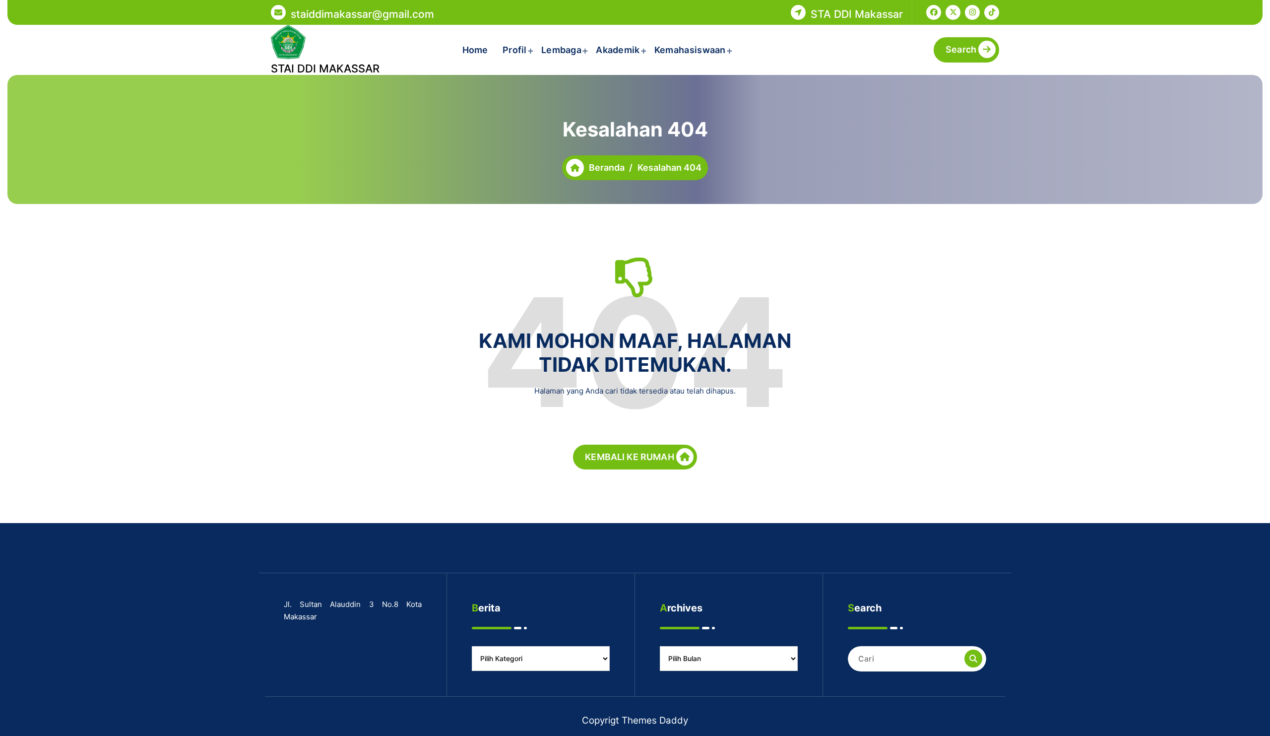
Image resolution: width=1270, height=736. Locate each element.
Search (961, 49)
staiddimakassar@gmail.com (362, 13)
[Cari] (973, 659)
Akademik (617, 50)
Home (475, 50)
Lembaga (561, 50)
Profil (515, 50)
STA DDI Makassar (857, 13)
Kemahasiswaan (690, 50)
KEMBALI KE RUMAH (629, 457)
